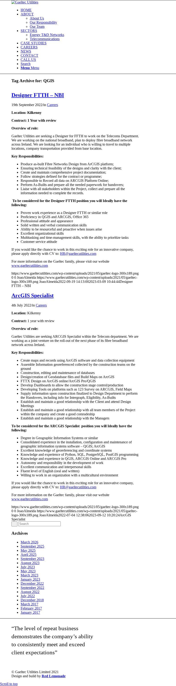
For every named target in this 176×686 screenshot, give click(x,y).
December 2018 (32, 600)
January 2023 (30, 579)
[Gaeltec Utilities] (24, 2)
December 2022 (32, 583)
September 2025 (32, 546)
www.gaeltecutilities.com (29, 265)
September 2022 (32, 588)
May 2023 (28, 571)
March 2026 (29, 542)
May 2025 (28, 550)
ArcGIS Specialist (32, 295)
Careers (52, 105)
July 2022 (28, 596)
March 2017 (29, 604)
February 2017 (31, 608)
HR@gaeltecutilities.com (78, 254)
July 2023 (28, 567)
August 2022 (30, 592)
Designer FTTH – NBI (37, 95)
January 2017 (30, 612)
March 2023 (29, 575)
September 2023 (32, 559)
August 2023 (30, 563)
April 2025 (28, 555)
